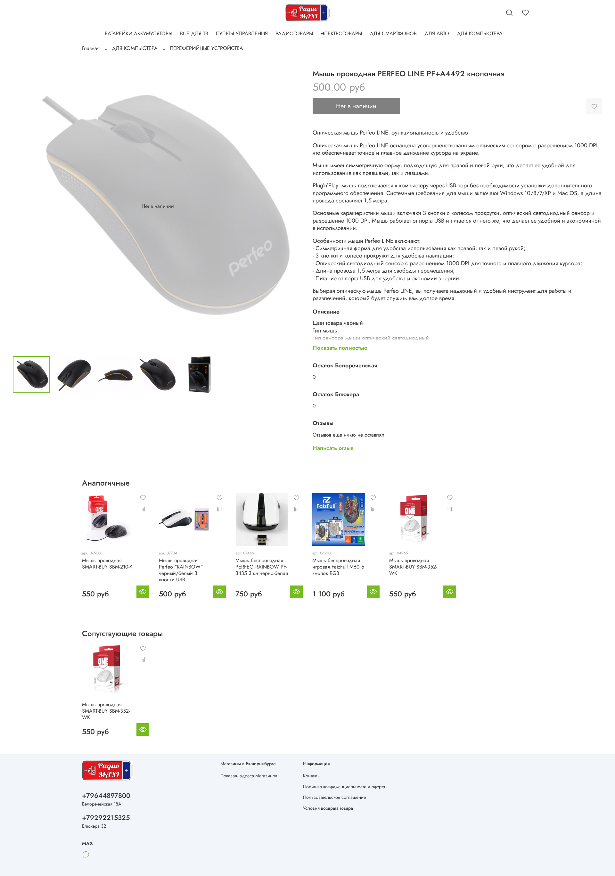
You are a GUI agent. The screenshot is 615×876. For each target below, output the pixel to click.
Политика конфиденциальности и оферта (344, 786)
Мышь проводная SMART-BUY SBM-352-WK (413, 567)
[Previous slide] (23, 206)
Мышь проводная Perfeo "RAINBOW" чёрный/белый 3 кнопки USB (181, 570)
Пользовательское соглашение (334, 797)
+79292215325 (106, 818)
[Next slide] (292, 206)
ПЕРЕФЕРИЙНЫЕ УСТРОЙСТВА (206, 48)
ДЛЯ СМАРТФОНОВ (393, 33)
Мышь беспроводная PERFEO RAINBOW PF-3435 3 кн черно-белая (261, 567)
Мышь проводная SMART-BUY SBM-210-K (107, 563)
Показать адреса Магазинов (248, 776)
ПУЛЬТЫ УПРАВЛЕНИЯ (242, 33)
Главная (91, 48)
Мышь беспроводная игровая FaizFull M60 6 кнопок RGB (338, 567)
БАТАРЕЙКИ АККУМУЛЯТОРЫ (138, 33)
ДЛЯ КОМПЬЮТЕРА (480, 33)
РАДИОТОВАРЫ (294, 33)
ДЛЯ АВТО (436, 33)
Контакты (311, 776)
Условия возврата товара (328, 808)
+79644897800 (106, 795)
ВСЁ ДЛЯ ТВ (194, 33)
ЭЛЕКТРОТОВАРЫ (341, 33)
